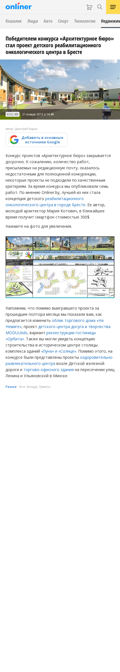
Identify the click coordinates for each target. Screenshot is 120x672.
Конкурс (32, 387)
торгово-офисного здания (48, 369)
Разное (11, 387)
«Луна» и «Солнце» (58, 351)
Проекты (45, 387)
